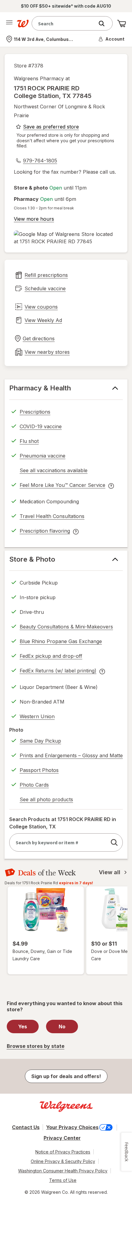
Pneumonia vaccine (42, 456)
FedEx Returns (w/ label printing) (58, 671)
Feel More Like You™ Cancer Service (62, 486)
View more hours (34, 219)
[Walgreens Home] (23, 23)
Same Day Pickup (40, 741)
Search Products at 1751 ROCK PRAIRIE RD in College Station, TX (62, 823)
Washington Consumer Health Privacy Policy (62, 1170)
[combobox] (64, 23)
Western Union (37, 716)
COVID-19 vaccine (41, 426)
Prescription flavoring (45, 532)
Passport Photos (39, 770)
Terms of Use (62, 1180)
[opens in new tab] (66, 237)
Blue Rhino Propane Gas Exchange (61, 641)
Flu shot (29, 441)
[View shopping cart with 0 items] (121, 23)
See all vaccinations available (53, 471)
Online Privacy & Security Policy (63, 1161)
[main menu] (9, 23)
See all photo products (46, 800)
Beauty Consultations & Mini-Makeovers (66, 627)
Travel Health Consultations (52, 516)
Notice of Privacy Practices (62, 1151)
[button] (111, 39)
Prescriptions (35, 412)
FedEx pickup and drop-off (51, 657)
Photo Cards (34, 785)
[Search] (104, 23)
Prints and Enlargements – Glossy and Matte (71, 755)
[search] (114, 842)
